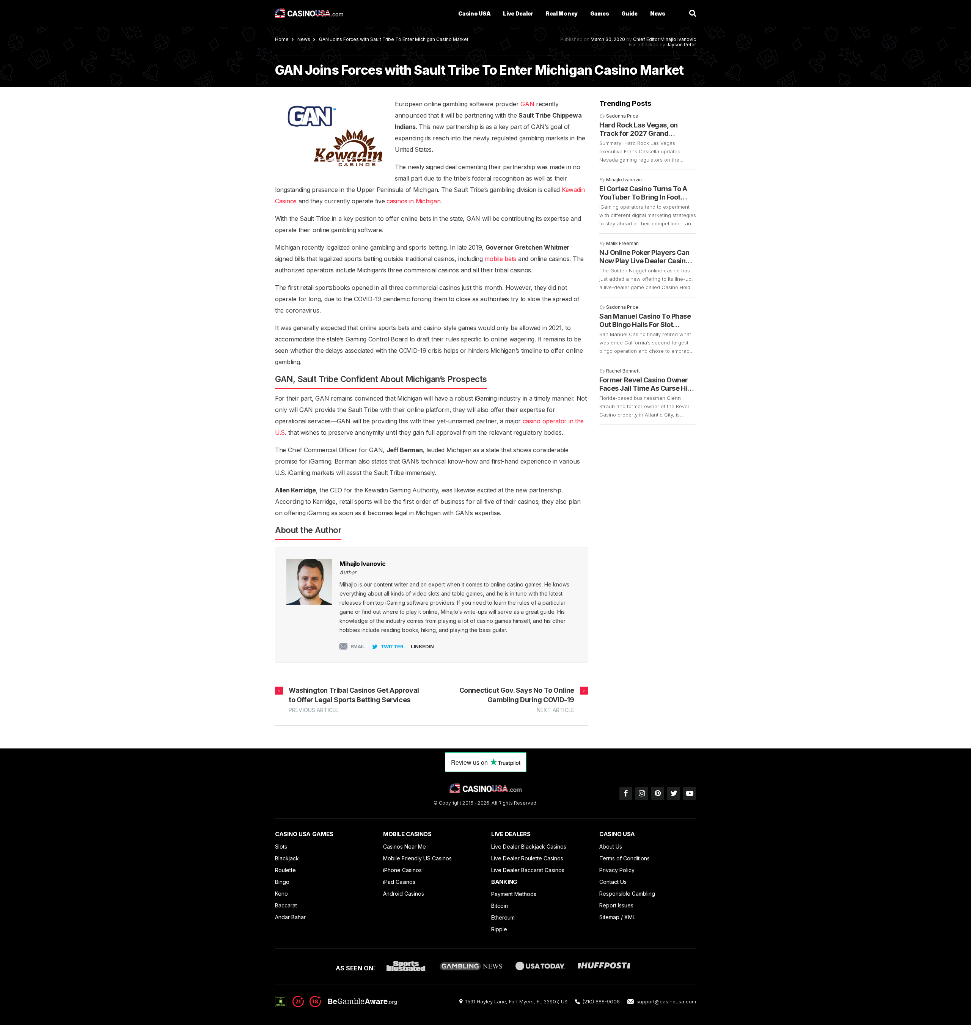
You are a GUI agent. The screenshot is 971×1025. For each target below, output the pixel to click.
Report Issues (616, 905)
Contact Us (613, 882)
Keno (281, 893)
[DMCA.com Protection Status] (280, 1001)
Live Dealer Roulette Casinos (527, 858)
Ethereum (503, 917)
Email (357, 646)
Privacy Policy (617, 870)
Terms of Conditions (624, 858)
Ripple (499, 929)
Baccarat (286, 905)
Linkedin (422, 646)
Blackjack (287, 858)
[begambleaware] (344, 1005)
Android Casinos (403, 893)
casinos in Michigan (413, 201)
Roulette (285, 870)
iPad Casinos (399, 882)
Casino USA (474, 13)
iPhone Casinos (402, 870)
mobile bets (500, 259)
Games (599, 13)
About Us (610, 846)
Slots (281, 846)
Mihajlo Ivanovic (678, 39)
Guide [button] (629, 13)
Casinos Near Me (404, 846)
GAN (527, 104)
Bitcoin (499, 905)
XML (629, 917)
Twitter (392, 646)
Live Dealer (518, 13)
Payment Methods (513, 894)
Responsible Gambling (627, 893)
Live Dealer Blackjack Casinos (528, 846)
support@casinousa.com (666, 1001)
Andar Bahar (290, 917)
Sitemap (609, 917)
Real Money (562, 13)
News (657, 13)
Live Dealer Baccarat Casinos (527, 870)
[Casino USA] (309, 13)
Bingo (282, 882)
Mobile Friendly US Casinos (417, 858)
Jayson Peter (681, 44)
